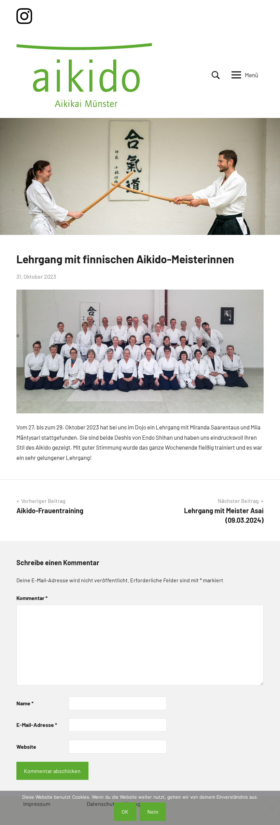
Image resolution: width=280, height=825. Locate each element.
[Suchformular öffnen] (216, 75)
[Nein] (271, 807)
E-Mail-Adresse (36, 724)
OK (125, 811)
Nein (152, 811)
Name (24, 703)
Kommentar (31, 598)
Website (26, 746)
